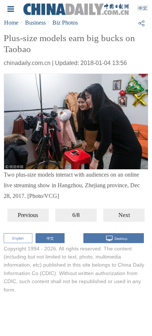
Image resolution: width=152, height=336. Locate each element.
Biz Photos (65, 22)
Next (124, 215)
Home (11, 22)
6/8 (76, 215)
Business (35, 22)
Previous (28, 215)
